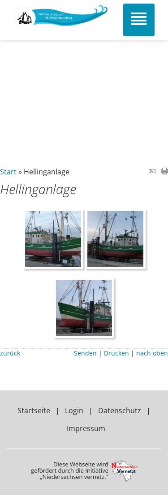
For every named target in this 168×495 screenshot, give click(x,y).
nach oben (152, 353)
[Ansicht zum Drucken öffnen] (164, 172)
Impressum (86, 428)
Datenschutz (119, 410)
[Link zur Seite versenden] (151, 172)
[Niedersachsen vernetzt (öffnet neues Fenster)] (84, 479)
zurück (10, 353)
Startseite (33, 410)
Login (74, 410)
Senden (85, 353)
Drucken (116, 353)
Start (8, 172)
